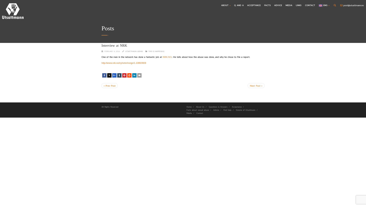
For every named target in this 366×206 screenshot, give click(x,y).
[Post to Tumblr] (119, 75)
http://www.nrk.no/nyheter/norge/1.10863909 (124, 63)
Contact (310, 5)
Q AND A (239, 5)
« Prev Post (110, 85)
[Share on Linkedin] (129, 75)
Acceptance (254, 5)
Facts (267, 5)
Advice (278, 5)
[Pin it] (124, 75)
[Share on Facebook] (104, 75)
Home (189, 107)
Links (299, 5)
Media (289, 5)
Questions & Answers (218, 107)
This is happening (156, 51)
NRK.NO (167, 57)
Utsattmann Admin (134, 51)
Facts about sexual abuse (198, 110)
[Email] (139, 75)
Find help (227, 110)
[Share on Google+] (114, 75)
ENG (325, 5)
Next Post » (256, 85)
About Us (200, 107)
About (225, 5)
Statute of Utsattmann (245, 110)
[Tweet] (109, 75)
